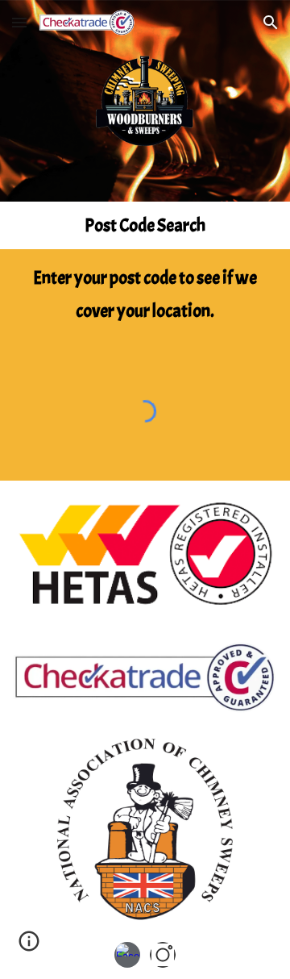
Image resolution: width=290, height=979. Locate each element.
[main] (144, 225)
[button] (19, 22)
